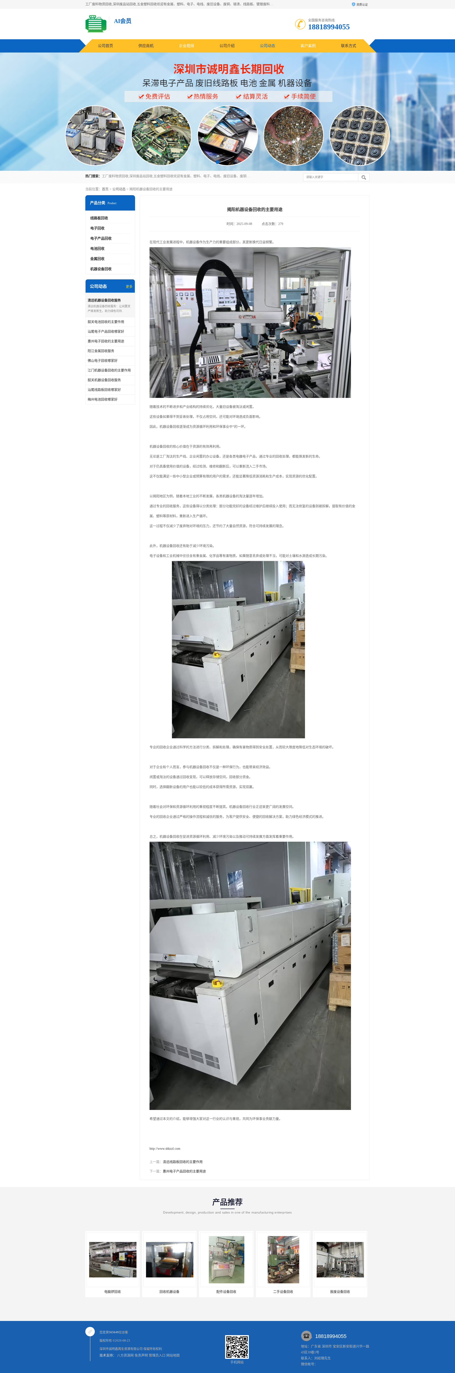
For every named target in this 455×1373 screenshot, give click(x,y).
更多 (129, 286)
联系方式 (348, 46)
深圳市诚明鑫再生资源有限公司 (121, 1349)
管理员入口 (157, 1355)
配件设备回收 (113, 1292)
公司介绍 (227, 46)
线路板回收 (99, 218)
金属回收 (97, 259)
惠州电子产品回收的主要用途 (184, 1171)
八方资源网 (125, 1355)
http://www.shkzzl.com (165, 1148)
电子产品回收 (101, 238)
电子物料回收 (283, 1292)
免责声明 (141, 1355)
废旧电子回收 (340, 1292)
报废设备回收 (226, 1292)
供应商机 (146, 46)
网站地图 (173, 1355)
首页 (105, 189)
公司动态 (267, 46)
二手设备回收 (169, 1292)
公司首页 (105, 46)
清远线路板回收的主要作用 (183, 1162)
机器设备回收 (101, 269)
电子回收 (97, 228)
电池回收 (97, 249)
